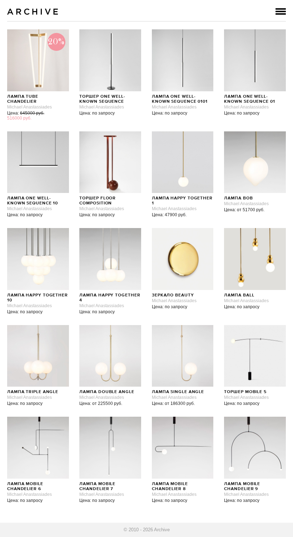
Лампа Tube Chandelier (22, 99)
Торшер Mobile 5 (245, 392)
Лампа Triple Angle (32, 392)
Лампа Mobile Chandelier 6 (25, 486)
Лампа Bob (238, 198)
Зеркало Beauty (173, 295)
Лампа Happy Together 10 (37, 298)
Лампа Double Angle (106, 392)
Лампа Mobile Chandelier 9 (242, 486)
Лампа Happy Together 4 (109, 298)
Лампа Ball (239, 295)
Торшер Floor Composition (97, 200)
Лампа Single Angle (178, 392)
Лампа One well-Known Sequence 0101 (180, 99)
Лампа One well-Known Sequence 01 (249, 99)
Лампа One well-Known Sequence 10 (32, 200)
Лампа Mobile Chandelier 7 (97, 486)
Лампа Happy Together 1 (182, 200)
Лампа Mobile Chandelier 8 (170, 486)
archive (32, 12)
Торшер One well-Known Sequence (102, 99)
